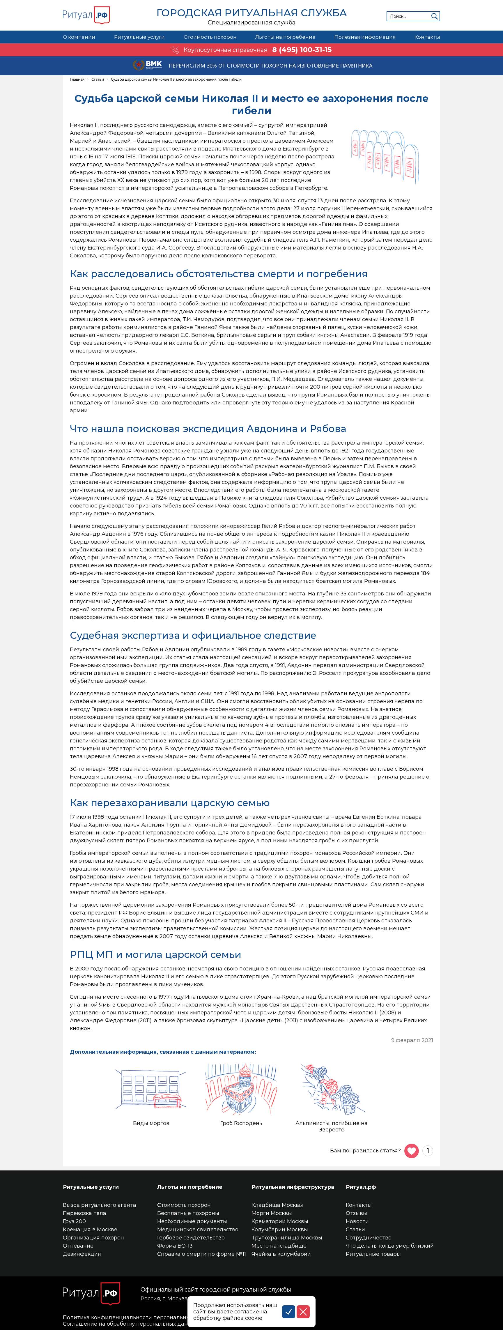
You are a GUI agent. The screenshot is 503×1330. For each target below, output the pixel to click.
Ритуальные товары (373, 1254)
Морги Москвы (272, 1213)
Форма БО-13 (175, 1246)
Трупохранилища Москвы (287, 1238)
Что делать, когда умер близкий (390, 1246)
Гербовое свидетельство (191, 1238)
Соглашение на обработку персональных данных (130, 1324)
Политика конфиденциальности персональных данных (139, 1317)
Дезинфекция (82, 1254)
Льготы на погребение (285, 37)
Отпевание (78, 1246)
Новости (357, 1221)
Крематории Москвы (280, 1221)
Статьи (355, 1229)
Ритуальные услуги (139, 37)
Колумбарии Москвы (280, 1229)
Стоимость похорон (210, 37)
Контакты (427, 37)
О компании (79, 37)
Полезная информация (365, 37)
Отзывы (356, 1213)
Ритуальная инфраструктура (293, 1187)
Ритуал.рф (361, 1187)
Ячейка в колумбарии (281, 1254)
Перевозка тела (84, 1213)
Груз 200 (74, 1221)
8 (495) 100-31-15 (302, 49)
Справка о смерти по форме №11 (201, 1254)
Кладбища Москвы (277, 1205)
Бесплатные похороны (188, 1213)
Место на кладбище (279, 1246)
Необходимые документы (192, 1221)
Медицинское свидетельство (197, 1229)
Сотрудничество (369, 1238)
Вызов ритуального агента (99, 1205)
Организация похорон (93, 1238)
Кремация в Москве (90, 1229)
